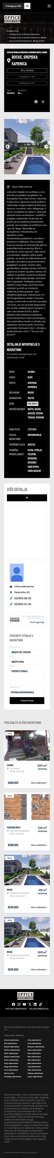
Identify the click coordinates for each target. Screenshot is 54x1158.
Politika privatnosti (16, 1009)
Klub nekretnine (11, 1053)
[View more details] (27, 497)
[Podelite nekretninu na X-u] (43, 102)
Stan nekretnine (11, 1060)
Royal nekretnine (11, 1047)
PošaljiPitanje (27, 700)
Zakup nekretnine (35, 1073)
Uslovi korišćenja (39, 1009)
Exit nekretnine (34, 1060)
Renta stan (9, 1073)
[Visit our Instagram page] (19, 1004)
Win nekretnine (34, 1057)
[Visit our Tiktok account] (40, 1004)
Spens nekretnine (12, 1057)
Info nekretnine (34, 1043)
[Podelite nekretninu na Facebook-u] (36, 102)
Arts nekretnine (11, 1070)
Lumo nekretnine (35, 1077)
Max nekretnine (34, 1063)
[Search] (27, 6)
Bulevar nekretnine (36, 1047)
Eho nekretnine (34, 1053)
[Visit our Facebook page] (13, 1004)
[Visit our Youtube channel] (24, 1004)
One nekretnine (34, 1070)
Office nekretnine (12, 1050)
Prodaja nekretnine (12, 1077)
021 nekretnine (10, 1043)
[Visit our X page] (29, 1004)
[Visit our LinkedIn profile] (35, 1004)
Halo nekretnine (35, 1050)
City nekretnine (34, 1040)
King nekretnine (11, 1067)
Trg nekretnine (34, 1067)
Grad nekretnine (11, 1040)
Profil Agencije (37, 622)
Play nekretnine (11, 1063)
